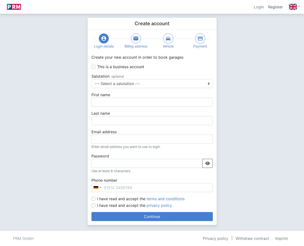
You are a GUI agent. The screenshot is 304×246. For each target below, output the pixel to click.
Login (259, 7)
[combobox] (97, 187)
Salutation (100, 76)
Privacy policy (215, 238)
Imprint (281, 238)
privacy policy (159, 205)
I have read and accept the (141, 198)
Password (100, 156)
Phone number (104, 180)
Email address (104, 131)
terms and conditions (166, 198)
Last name (100, 113)
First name (100, 94)
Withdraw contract (252, 238)
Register (275, 7)
